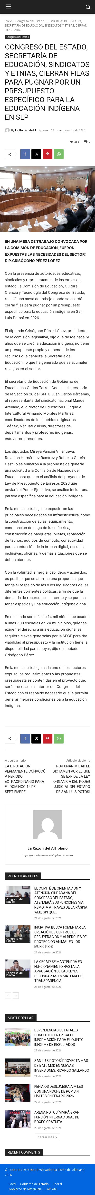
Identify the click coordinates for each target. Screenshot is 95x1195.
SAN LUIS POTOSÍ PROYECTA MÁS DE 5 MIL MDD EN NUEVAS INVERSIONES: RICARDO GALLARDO (61, 1065)
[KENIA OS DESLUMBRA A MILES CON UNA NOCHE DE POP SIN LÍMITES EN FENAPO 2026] (17, 1093)
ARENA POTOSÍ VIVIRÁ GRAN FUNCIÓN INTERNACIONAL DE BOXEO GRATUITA (56, 1117)
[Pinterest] (47, 154)
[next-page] (16, 995)
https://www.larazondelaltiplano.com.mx (47, 855)
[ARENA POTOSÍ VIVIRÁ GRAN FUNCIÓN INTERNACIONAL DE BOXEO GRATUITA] (17, 1119)
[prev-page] (8, 995)
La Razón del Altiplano (31, 130)
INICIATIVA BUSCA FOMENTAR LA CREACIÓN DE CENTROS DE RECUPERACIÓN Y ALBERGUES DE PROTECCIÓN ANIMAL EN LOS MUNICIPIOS (60, 936)
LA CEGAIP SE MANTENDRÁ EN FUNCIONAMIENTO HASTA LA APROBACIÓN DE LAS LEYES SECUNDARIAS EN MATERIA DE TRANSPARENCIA (58, 971)
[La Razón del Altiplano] (8, 130)
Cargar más (46, 1137)
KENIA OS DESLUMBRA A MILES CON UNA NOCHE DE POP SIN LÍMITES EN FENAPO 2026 (58, 1091)
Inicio (8, 21)
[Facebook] (25, 154)
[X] (36, 154)
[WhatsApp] (59, 154)
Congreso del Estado (29, 21)
